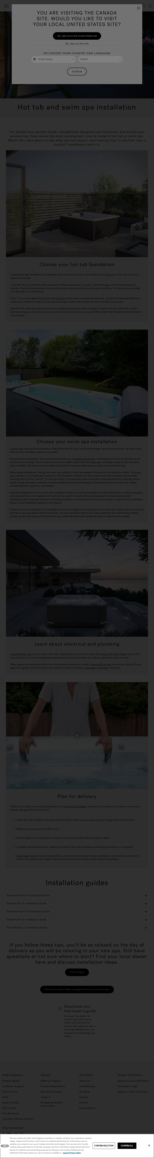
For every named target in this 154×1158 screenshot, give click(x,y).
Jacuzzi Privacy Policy (72, 1153)
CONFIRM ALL (127, 1145)
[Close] (149, 1145)
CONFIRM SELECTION (103, 1145)
